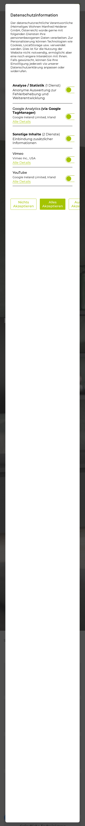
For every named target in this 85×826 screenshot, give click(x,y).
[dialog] (42, 413)
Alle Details (22, 121)
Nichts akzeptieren (23, 204)
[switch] (68, 88)
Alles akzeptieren (52, 204)
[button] (68, 89)
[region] (42, 135)
